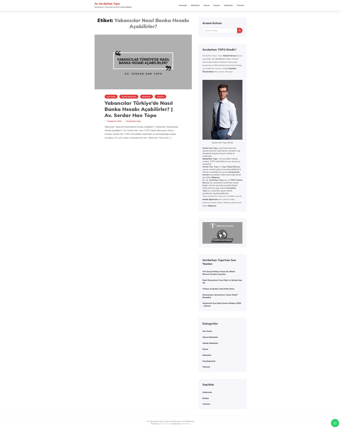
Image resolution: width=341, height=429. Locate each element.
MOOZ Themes (165, 424)
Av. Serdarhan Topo (107, 3)
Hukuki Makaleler (128, 97)
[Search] (239, 30)
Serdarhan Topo (210, 159)
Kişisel (207, 5)
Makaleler (195, 5)
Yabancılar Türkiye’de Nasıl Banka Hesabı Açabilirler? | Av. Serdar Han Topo (139, 109)
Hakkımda (228, 5)
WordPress (186, 424)
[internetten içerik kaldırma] (222, 232)
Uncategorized (208, 361)
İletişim (217, 5)
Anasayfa (183, 5)
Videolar (240, 5)
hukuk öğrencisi (209, 199)
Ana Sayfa (111, 97)
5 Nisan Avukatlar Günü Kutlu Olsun (218, 289)
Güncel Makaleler (210, 337)
